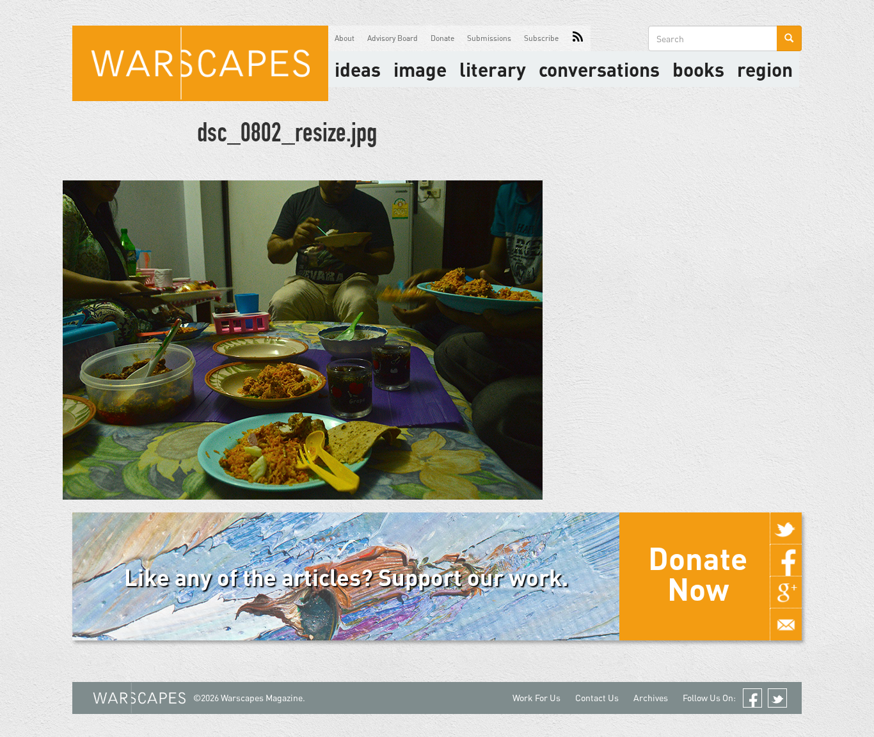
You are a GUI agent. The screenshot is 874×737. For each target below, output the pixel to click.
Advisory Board (392, 38)
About (344, 38)
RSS (578, 38)
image (420, 69)
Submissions (489, 38)
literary (492, 69)
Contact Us (597, 697)
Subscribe (541, 38)
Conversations (599, 69)
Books (698, 69)
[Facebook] (786, 560)
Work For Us (536, 697)
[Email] (786, 624)
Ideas (358, 69)
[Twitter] (786, 528)
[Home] (200, 63)
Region (765, 69)
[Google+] (786, 592)
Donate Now (697, 573)
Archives (650, 697)
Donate (442, 38)
